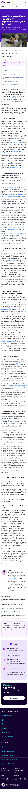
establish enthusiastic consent (9, 182)
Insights (16, 772)
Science (3, 772)
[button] (7, 7)
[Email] (16, 53)
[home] (5, 2)
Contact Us (16, 775)
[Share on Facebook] (6, 53)
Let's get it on (14, 698)
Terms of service (15, 785)
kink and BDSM (17, 142)
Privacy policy (8, 785)
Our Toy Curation (5, 770)
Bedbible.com (12, 187)
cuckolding (12, 260)
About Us (3, 768)
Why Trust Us (17, 768)
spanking (14, 363)
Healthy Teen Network (13, 578)
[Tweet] (9, 53)
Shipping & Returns (18, 770)
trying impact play (13, 255)
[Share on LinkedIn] (13, 53)
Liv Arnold (18, 397)
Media (2, 775)
